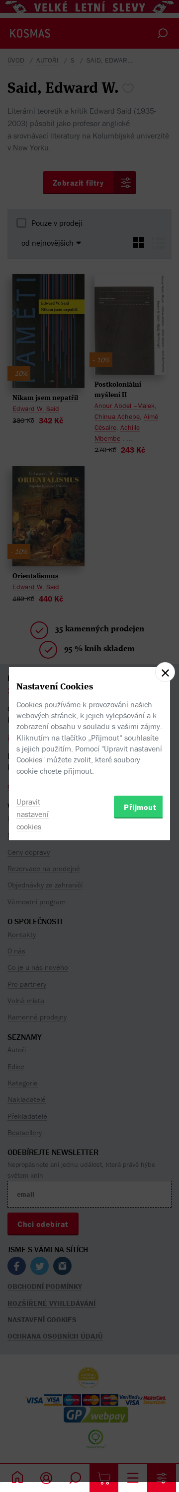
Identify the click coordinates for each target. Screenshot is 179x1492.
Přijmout (140, 807)
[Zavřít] (165, 672)
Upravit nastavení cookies (32, 814)
